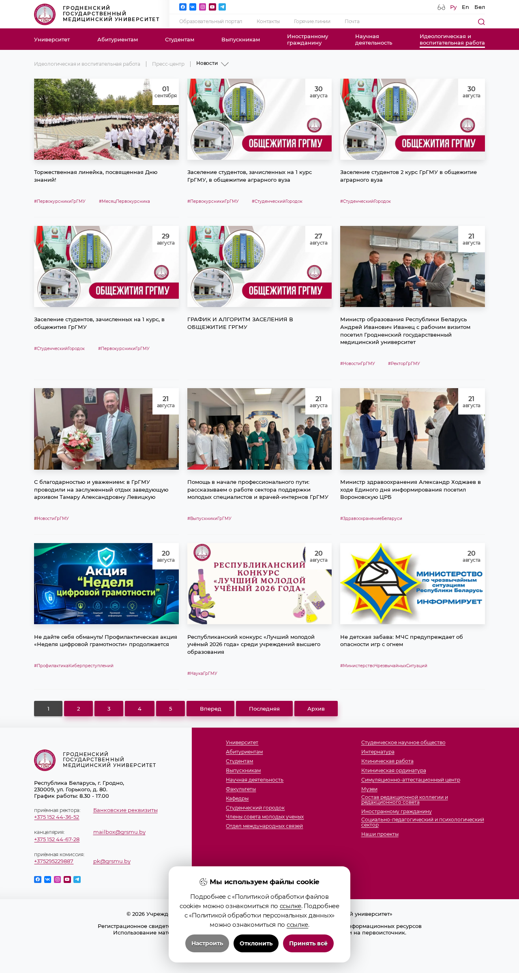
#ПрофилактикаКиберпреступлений (74, 665)
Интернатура (378, 752)
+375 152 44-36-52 (56, 817)
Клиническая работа (387, 761)
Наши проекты (380, 834)
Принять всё (308, 943)
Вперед (210, 708)
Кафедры (237, 798)
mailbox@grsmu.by (119, 832)
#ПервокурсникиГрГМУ (60, 201)
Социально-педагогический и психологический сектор (422, 822)
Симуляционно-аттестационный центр (410, 780)
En (465, 7)
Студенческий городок (255, 808)
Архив (316, 708)
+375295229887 (53, 861)
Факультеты (241, 789)
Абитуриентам (117, 39)
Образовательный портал (210, 21)
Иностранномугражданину (307, 39)
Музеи (369, 789)
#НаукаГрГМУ (202, 673)
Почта (352, 21)
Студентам (179, 39)
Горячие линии (312, 21)
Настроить (207, 943)
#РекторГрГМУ (404, 363)
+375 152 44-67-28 (56, 839)
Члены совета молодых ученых (265, 817)
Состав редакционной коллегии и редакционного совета (404, 800)
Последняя (264, 708)
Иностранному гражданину (396, 811)
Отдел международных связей (264, 826)
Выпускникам (240, 39)
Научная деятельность (254, 780)
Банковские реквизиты (125, 810)
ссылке (290, 906)
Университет (52, 39)
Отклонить (256, 943)
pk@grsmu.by (112, 861)
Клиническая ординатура (393, 770)
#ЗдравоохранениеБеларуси (371, 518)
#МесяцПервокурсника (124, 201)
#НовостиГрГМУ (357, 363)
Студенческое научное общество (403, 742)
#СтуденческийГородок (277, 201)
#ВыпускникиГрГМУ (209, 518)
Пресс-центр (168, 64)
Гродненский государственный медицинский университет (111, 13)
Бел (479, 7)
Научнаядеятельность (373, 39)
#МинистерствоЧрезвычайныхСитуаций (383, 665)
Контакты (268, 21)
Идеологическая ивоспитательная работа (452, 39)
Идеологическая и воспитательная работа (87, 64)
